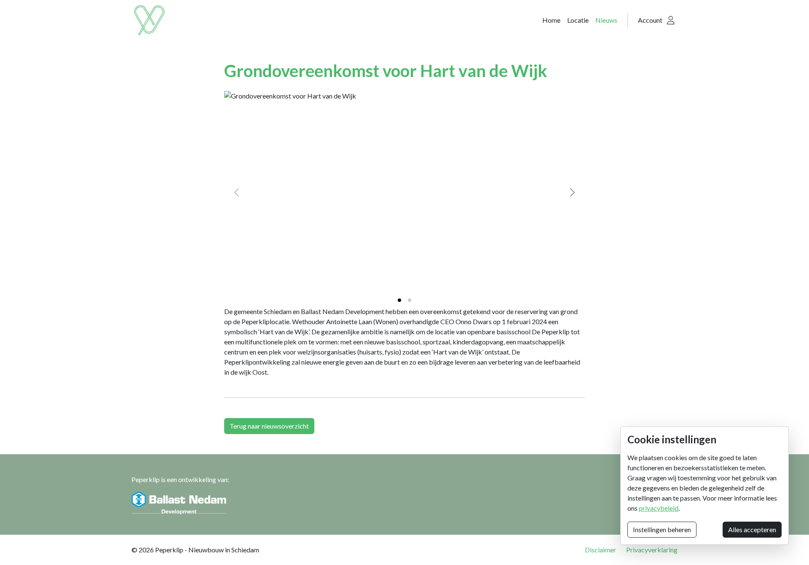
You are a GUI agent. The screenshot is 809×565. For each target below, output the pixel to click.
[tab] (399, 300)
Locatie (578, 20)
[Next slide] (572, 192)
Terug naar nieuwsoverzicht (269, 426)
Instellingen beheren (662, 529)
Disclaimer (600, 550)
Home (551, 20)
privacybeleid (658, 508)
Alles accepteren (752, 529)
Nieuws (606, 20)
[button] (656, 20)
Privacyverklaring (652, 550)
